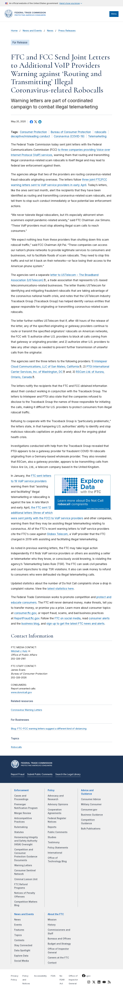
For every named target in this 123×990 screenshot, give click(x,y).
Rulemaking (21, 827)
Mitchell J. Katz (19, 651)
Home (14, 30)
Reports (52, 827)
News (50, 30)
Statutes (19, 832)
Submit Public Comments (40, 774)
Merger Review (22, 813)
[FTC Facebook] (83, 976)
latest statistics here (60, 588)
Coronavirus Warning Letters (26, 709)
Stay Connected (23, 945)
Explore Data (21, 955)
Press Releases (67, 30)
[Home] (26, 17)
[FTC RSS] (109, 982)
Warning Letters (23, 865)
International (55, 852)
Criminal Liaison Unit (25, 879)
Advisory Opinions (58, 804)
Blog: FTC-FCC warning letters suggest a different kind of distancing (48, 728)
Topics (18, 935)
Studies (52, 837)
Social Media (21, 961)
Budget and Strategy (59, 943)
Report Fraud (17, 774)
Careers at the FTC (58, 957)
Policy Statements (58, 847)
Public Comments (57, 832)
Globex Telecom (57, 534)
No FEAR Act (62, 980)
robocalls (100, 132)
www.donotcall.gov (21, 692)
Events (18, 924)
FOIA (53, 976)
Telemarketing (97, 136)
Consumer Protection (33, 132)
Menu (114, 14)
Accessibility (40, 976)
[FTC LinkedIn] (99, 982)
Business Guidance (92, 814)
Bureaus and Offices (59, 938)
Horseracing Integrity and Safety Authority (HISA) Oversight (26, 841)
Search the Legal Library (68, 774)
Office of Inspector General (73, 980)
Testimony (54, 842)
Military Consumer (91, 804)
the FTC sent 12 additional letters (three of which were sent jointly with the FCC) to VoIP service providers (47, 513)
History (52, 924)
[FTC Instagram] (88, 982)
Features (19, 930)
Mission (52, 919)
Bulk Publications (90, 828)
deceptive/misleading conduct (30, 136)
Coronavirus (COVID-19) (69, 136)
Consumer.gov (89, 809)
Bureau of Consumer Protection (71, 132)
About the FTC (56, 914)
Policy (51, 790)
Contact (52, 962)
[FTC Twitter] (93, 982)
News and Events (32, 30)
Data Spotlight (22, 950)
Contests (19, 940)
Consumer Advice (91, 799)
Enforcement (21, 790)
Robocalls (16, 747)
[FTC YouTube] (104, 982)
